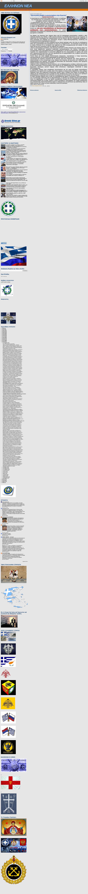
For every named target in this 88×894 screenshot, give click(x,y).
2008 (3, 482)
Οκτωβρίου (5, 468)
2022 (3, 330)
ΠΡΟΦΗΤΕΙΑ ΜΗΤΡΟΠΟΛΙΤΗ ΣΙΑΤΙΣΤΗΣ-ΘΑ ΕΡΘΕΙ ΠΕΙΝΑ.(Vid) (13, 420)
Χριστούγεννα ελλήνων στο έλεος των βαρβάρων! (11, 387)
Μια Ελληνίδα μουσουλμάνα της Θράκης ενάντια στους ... (12, 360)
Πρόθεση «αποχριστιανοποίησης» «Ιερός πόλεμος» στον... (13, 453)
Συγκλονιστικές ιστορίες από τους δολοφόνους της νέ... (12, 433)
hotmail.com (4, 534)
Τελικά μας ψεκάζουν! (6, 429)
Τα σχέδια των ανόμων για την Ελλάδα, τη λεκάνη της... (12, 426)
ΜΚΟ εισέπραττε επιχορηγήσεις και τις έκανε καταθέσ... (12, 447)
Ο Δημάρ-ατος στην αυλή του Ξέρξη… (9, 377)
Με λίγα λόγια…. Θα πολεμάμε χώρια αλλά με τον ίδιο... (12, 355)
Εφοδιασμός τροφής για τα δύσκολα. (9, 455)
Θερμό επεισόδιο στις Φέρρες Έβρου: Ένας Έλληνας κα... (13, 432)
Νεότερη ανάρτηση (34, 90)
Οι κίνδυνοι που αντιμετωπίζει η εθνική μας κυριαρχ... (12, 456)
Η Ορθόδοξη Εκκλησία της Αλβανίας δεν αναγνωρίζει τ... (12, 464)
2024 (3, 328)
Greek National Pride (6, 533)
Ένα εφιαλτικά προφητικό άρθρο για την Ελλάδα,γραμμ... (12, 459)
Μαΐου (4, 473)
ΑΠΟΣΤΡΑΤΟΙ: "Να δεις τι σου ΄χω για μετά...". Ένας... (12, 382)
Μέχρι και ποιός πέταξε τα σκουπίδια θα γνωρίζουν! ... (12, 369)
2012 (3, 341)
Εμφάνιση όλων (25, 561)
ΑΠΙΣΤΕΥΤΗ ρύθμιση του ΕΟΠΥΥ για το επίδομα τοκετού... (12, 411)
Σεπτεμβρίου (5, 469)
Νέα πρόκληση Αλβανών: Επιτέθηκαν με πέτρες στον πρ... (13, 446)
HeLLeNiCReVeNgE (6, 553)
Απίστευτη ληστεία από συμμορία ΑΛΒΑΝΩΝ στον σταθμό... (13, 439)
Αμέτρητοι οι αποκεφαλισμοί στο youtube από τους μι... (12, 380)
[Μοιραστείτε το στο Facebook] (48, 86)
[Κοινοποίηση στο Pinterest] (49, 86)
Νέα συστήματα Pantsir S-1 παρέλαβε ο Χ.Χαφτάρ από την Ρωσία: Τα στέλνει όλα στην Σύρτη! (16, 162)
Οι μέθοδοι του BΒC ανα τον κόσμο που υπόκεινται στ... (12, 403)
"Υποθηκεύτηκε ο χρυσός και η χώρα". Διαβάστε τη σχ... (12, 374)
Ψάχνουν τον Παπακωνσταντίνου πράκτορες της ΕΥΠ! (12, 354)
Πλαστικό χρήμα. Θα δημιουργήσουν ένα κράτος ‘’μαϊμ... (12, 345)
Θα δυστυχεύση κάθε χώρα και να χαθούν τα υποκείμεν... (12, 357)
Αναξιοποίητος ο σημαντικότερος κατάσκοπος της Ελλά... (13, 373)
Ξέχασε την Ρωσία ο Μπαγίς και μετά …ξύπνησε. (11, 344)
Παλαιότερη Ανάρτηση (82, 90)
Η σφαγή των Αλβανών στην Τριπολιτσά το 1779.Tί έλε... (12, 399)
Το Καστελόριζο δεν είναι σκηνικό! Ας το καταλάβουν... (12, 457)
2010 (3, 480)
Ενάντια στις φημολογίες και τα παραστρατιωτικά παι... (12, 448)
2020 (3, 332)
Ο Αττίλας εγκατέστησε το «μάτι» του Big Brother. (11, 402)
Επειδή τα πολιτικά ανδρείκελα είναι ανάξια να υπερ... (12, 406)
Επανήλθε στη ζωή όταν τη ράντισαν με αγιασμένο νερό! (12, 438)
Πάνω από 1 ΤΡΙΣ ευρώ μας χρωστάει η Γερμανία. (11, 458)
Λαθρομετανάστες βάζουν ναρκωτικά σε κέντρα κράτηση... (13, 398)
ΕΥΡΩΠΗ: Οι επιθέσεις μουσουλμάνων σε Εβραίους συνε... (13, 412)
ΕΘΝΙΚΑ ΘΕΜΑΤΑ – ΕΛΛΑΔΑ (8, 537)
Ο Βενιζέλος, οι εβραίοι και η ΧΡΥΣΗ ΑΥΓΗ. (10, 460)
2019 (3, 333)
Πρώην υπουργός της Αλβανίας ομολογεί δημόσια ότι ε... (12, 407)
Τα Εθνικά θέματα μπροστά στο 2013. (9, 348)
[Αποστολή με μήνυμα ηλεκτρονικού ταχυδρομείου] (44, 86)
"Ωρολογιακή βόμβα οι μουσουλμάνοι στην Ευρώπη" (12, 381)
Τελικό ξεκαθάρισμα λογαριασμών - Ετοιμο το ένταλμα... (12, 461)
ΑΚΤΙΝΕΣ (4, 525)
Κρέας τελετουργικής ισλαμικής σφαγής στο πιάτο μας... (12, 379)
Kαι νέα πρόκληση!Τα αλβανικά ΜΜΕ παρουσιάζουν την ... (13, 405)
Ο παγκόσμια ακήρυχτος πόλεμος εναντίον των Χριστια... (12, 361)
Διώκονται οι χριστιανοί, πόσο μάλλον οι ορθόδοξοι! (12, 378)
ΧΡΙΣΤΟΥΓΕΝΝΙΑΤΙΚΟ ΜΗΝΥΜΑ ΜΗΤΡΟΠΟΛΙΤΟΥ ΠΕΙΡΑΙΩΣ (13, 410)
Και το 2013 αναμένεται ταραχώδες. (9, 343)
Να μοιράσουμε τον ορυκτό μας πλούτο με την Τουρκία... (12, 353)
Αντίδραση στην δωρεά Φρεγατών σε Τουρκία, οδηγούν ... (13, 414)
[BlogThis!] (45, 86)
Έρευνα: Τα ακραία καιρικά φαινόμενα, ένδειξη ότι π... (12, 462)
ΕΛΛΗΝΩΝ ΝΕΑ (18, 6)
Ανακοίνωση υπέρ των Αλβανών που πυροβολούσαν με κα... (13, 413)
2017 (3, 336)
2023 (3, 329)
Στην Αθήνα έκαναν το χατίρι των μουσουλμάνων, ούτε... (12, 421)
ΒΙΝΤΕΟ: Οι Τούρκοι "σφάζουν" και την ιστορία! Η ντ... (12, 352)
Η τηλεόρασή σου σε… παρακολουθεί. (9, 408)
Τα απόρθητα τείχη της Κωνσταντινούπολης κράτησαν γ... (13, 356)
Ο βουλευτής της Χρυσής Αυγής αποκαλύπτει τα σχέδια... (12, 409)
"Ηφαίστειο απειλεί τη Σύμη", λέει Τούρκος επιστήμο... (12, 423)
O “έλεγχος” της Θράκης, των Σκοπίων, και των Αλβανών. (12, 371)
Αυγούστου (5, 470)
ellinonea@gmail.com (13, 112)
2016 (3, 337)
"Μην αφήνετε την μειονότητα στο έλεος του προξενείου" (12, 422)
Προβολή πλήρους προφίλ (6, 44)
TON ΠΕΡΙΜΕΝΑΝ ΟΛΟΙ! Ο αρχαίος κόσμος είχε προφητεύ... (13, 383)
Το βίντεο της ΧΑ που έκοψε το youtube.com (10, 376)
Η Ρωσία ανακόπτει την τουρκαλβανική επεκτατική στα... (12, 404)
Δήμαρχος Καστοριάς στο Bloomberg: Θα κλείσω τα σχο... (13, 434)
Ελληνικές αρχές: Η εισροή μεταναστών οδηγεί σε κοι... (12, 431)
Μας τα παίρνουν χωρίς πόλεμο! (8, 400)
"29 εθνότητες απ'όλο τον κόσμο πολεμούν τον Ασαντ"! (12, 394)
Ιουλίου (4, 471)
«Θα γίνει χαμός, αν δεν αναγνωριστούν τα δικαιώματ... (12, 425)
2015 (3, 338)
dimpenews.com (5, 508)
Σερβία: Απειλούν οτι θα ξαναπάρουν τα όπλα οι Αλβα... (12, 370)
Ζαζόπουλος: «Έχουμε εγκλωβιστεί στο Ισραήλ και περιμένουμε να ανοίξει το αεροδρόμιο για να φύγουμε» (12, 547)
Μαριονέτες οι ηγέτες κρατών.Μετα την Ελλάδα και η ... (12, 430)
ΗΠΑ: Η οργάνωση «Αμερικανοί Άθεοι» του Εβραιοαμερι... (12, 451)
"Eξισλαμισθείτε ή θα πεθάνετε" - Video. (9, 386)
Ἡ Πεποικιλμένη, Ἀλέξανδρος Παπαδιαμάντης (15, 518)
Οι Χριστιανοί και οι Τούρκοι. (7, 445)
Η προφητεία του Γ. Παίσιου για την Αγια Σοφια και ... (12, 454)
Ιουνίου (4, 472)
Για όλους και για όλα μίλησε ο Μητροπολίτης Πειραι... (12, 452)
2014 (3, 339)
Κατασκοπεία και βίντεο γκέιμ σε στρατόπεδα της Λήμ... (12, 428)
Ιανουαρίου (5, 478)
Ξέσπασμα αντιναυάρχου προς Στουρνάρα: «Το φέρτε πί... (13, 349)
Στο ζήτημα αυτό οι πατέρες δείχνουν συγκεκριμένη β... (12, 372)
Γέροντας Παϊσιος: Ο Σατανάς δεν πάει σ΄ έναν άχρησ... (12, 384)
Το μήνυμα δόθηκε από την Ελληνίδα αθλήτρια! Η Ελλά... (12, 362)
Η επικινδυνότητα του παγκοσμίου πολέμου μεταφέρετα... (12, 351)
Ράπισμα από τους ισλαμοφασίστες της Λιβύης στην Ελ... (12, 396)
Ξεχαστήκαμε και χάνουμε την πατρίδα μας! (10, 397)
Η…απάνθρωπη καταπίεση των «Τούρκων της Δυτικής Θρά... (13, 436)
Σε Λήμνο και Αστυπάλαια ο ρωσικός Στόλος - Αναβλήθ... (12, 368)
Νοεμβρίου (5, 467)
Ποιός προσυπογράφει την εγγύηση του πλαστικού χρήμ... (13, 359)
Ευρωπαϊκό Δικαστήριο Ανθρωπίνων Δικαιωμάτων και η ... (13, 450)
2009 (3, 481)
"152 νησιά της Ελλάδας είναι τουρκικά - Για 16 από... (12, 388)
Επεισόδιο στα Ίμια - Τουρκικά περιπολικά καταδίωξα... (12, 375)
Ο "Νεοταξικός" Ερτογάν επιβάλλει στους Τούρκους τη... (12, 424)
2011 (3, 479)
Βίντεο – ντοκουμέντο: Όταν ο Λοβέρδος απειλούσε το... (12, 346)
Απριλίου (5, 474)
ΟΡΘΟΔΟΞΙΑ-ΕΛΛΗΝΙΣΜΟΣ (7, 517)
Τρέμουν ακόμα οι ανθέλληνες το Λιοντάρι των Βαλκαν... (12, 437)
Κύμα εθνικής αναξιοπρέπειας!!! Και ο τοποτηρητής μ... (12, 385)
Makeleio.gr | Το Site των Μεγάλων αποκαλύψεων (12, 545)
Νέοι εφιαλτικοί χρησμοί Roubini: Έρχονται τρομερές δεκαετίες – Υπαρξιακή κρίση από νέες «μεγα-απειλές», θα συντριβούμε (17, 168)
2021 (3, 331)
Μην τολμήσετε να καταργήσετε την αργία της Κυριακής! (12, 347)
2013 (3, 340)
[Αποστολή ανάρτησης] (43, 85)
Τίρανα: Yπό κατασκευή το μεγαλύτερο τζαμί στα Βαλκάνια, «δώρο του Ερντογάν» (16, 152)
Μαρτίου (4, 475)
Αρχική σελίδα (58, 90)
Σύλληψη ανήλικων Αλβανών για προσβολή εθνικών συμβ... (13, 449)
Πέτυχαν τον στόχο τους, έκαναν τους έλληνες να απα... (12, 427)
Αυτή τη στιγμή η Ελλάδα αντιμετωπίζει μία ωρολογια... (12, 395)
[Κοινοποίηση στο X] (46, 86)
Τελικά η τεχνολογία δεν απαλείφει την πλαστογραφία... (12, 358)
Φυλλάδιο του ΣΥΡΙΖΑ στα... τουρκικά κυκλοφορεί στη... (12, 435)
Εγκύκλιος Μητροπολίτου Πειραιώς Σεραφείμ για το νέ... (12, 350)
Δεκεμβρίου (5, 342)
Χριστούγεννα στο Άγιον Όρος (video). (9, 401)
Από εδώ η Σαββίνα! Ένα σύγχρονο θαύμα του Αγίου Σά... (12, 463)
